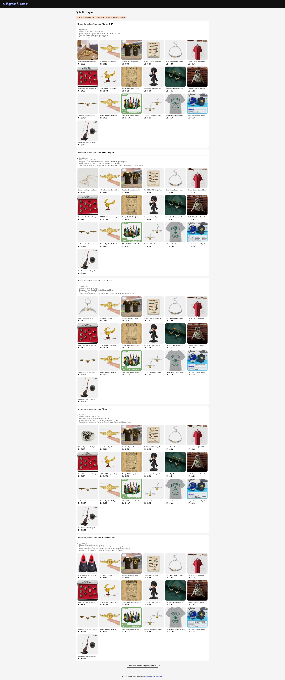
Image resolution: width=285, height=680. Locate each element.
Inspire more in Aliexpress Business (142, 666)
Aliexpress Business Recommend (152, 676)
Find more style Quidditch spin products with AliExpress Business (100, 17)
